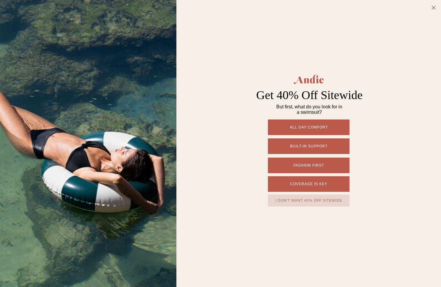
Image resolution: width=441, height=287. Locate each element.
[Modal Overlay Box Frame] (220, 143)
